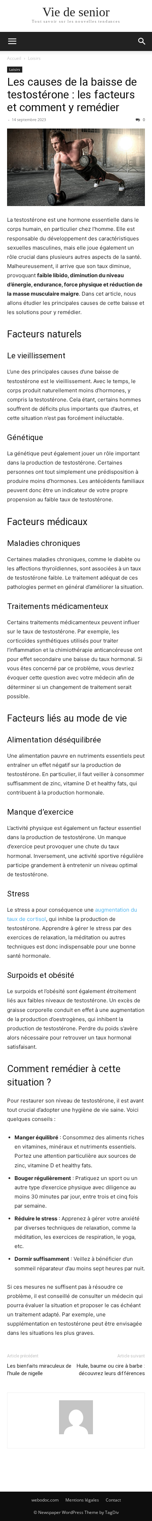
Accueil (14, 58)
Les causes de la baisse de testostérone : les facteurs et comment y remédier (72, 94)
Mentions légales (82, 1500)
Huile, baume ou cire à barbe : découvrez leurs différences (111, 1370)
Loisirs (34, 58)
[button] (12, 41)
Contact (113, 1500)
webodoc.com (45, 1500)
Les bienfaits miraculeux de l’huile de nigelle (39, 1370)
